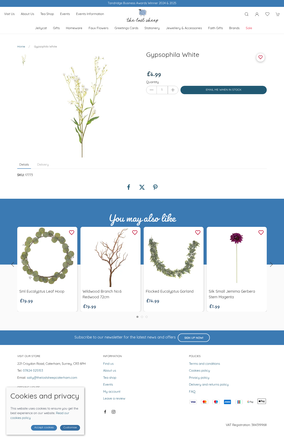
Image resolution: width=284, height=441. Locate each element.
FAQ (192, 392)
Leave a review (114, 398)
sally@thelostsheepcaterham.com (52, 378)
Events (65, 14)
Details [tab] (24, 164)
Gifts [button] (56, 28)
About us (27, 14)
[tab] (137, 317)
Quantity (152, 82)
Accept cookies (44, 427)
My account (111, 392)
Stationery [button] (152, 28)
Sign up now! (193, 338)
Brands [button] (234, 28)
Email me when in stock (223, 90)
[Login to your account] (257, 14)
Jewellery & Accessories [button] (184, 28)
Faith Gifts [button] (215, 28)
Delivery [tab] (43, 164)
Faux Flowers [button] (98, 28)
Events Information (90, 14)
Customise (70, 427)
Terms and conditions (204, 364)
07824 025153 (33, 370)
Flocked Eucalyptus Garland (170, 291)
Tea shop (47, 14)
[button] (246, 14)
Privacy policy (199, 378)
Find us (108, 364)
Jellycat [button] (41, 28)
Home (21, 46)
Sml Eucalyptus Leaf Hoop (41, 291)
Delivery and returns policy (209, 384)
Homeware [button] (74, 28)
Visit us (9, 14)
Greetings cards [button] (126, 28)
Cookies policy (199, 370)
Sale (249, 28)
